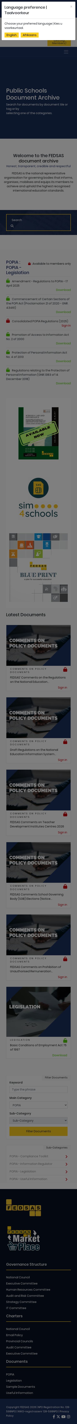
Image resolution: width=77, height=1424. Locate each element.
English (12, 35)
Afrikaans (30, 35)
